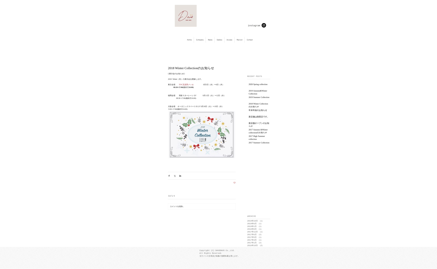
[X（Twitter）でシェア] (175, 176)
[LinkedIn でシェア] (180, 176)
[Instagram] (264, 25)
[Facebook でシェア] (169, 176)
